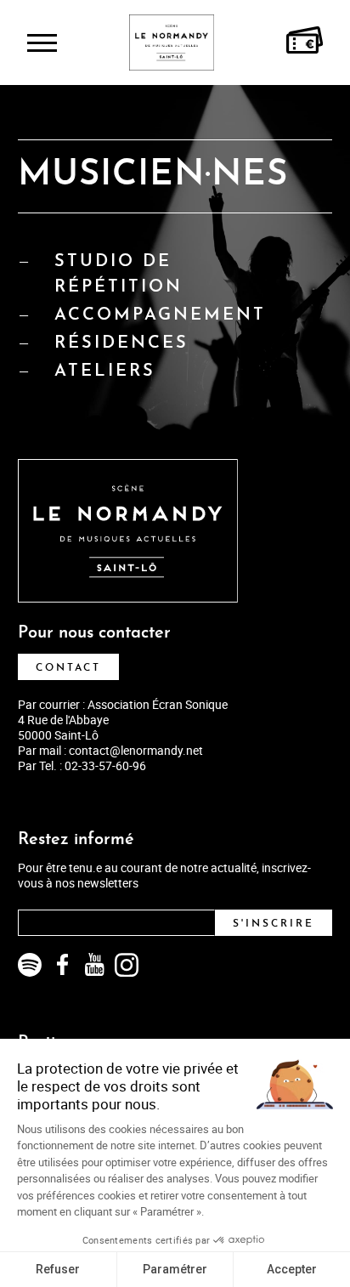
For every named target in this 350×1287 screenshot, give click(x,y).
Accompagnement (160, 315)
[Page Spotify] (30, 965)
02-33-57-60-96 (105, 765)
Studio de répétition (118, 274)
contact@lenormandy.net (136, 750)
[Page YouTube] (94, 965)
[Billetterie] (304, 42)
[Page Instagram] (126, 965)
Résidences (121, 343)
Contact (68, 668)
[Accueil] (171, 42)
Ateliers (104, 371)
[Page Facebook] (62, 965)
